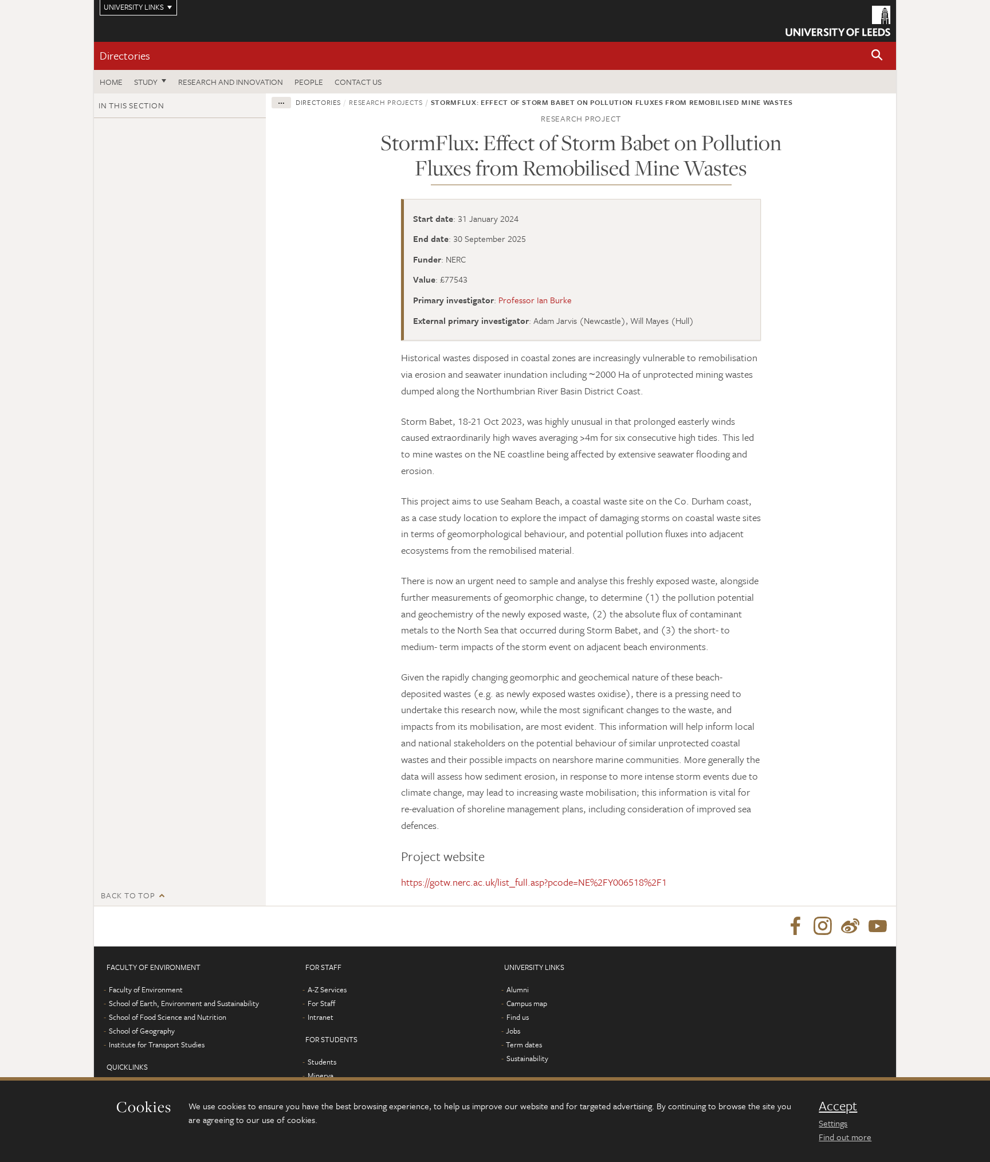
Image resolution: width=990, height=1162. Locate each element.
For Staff (321, 1003)
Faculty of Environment (146, 989)
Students (322, 1061)
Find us (517, 1017)
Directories (125, 55)
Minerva (320, 1075)
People (308, 82)
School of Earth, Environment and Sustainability (184, 1003)
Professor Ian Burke (535, 300)
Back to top (128, 895)
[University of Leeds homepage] (837, 21)
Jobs (513, 1030)
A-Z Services (327, 989)
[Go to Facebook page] (795, 926)
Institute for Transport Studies (157, 1044)
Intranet (320, 1017)
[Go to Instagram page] (823, 926)
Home (111, 82)
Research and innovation (230, 82)
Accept (838, 1106)
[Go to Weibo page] (850, 926)
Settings (833, 1123)
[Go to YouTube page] (878, 926)
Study (146, 82)
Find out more (845, 1136)
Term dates (524, 1044)
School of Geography (142, 1030)
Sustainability (527, 1058)
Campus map (526, 1003)
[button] (877, 56)
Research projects (385, 102)
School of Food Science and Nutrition (167, 1017)
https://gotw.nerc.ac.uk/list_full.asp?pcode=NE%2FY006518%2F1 (534, 882)
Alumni (517, 989)
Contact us (358, 82)
